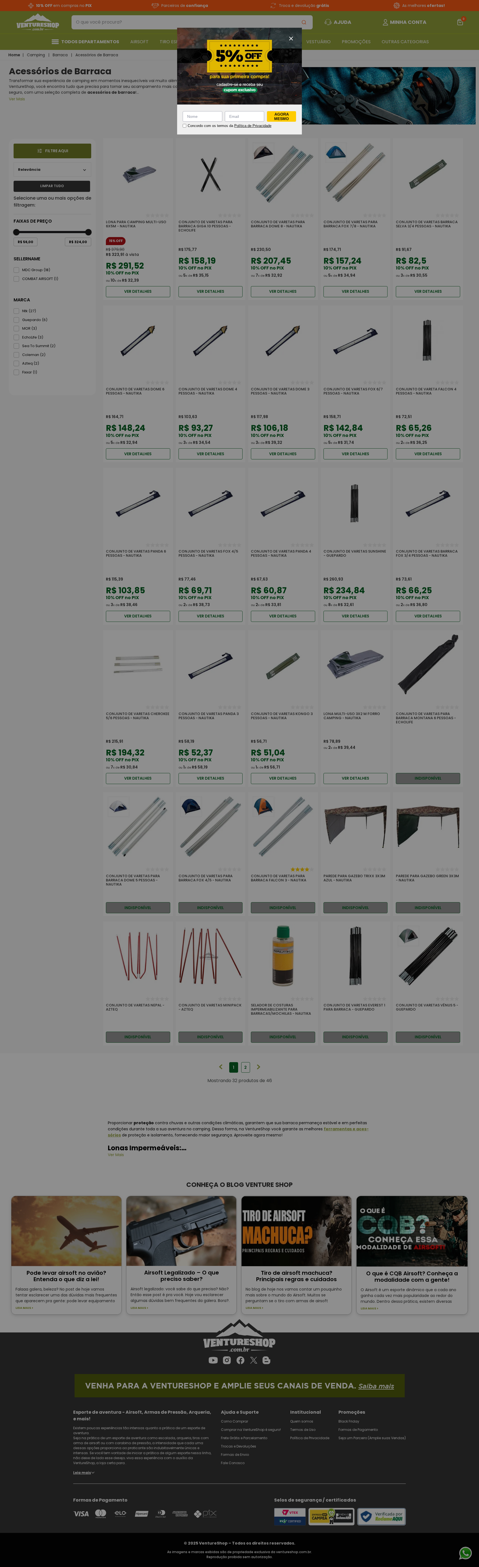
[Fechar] (291, 38)
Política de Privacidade (252, 126)
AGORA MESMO (281, 116)
